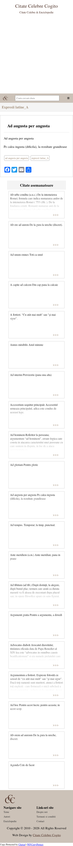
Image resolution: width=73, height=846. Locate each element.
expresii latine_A (40, 158)
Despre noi (41, 812)
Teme (6, 812)
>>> (56, 214)
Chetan (21, 844)
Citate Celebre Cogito (47, 835)
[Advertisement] (36, 55)
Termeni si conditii (46, 816)
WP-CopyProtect (35, 844)
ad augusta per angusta (16, 158)
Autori (7, 816)
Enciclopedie (10, 821)
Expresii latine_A (15, 107)
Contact (40, 821)
